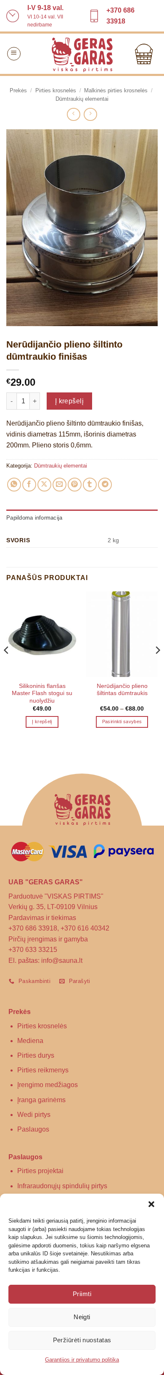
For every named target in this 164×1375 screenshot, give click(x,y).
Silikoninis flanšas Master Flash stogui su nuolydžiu (42, 693)
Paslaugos (33, 1129)
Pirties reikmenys (43, 1070)
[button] (151, 1204)
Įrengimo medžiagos (47, 1084)
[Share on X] (44, 484)
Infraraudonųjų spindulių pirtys (62, 1185)
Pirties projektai (40, 1170)
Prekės (18, 90)
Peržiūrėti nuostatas (82, 1340)
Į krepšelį (69, 401)
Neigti (82, 1316)
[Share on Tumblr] (90, 484)
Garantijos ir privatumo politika (82, 1360)
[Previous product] (90, 114)
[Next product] (73, 114)
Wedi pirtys (33, 1114)
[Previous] (7, 667)
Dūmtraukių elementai (82, 99)
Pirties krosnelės (55, 90)
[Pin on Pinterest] (75, 484)
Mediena (30, 1040)
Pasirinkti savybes (122, 721)
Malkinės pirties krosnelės (116, 90)
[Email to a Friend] (59, 484)
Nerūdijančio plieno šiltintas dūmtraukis (122, 690)
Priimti (82, 1293)
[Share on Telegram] (105, 484)
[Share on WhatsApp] (14, 484)
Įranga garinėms (41, 1099)
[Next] (157, 667)
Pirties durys (35, 1055)
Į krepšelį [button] (42, 721)
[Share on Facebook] (29, 484)
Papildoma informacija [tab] (34, 518)
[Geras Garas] (82, 54)
